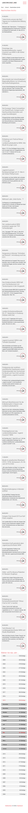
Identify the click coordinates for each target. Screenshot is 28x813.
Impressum (20, 805)
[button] (14, 655)
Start (2, 7)
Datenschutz (8, 805)
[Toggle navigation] (24, 3)
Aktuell (7, 7)
